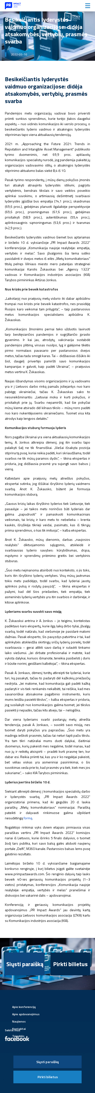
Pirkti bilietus (70, 964)
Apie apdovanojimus (25, 1014)
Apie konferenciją (24, 1007)
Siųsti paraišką (24, 964)
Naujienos (19, 1021)
